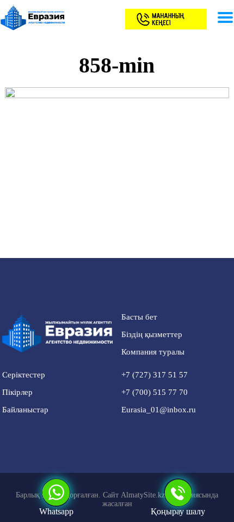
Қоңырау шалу (178, 511)
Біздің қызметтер (151, 334)
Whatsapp (56, 511)
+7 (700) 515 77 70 (154, 392)
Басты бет (139, 317)
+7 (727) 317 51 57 (154, 374)
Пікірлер (17, 392)
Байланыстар (25, 409)
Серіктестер (23, 374)
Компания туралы (152, 351)
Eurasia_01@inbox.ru (158, 409)
